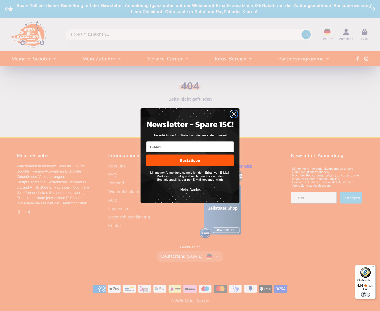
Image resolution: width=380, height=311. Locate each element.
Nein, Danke (190, 190)
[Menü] (373, 267)
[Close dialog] (234, 114)
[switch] (365, 294)
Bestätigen (190, 160)
